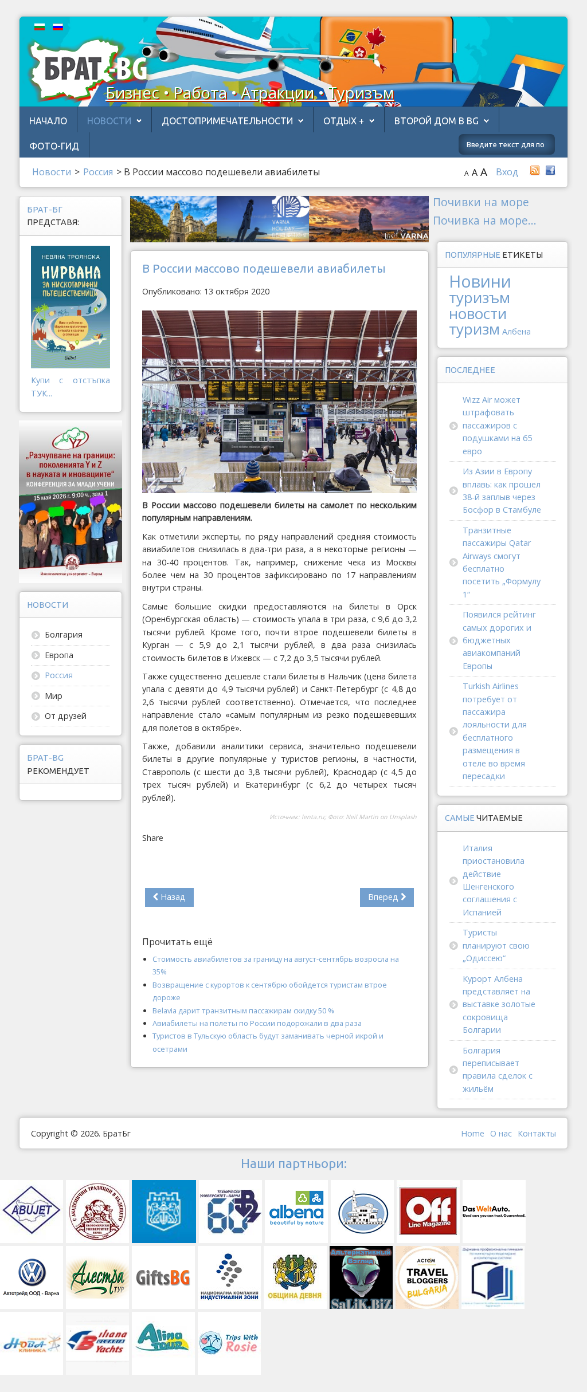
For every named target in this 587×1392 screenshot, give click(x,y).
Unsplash (403, 817)
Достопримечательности (227, 121)
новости (478, 313)
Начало (48, 121)
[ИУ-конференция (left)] (71, 501)
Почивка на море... (485, 220)
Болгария (64, 634)
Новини (480, 281)
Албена (516, 331)
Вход (507, 172)
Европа (59, 655)
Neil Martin (362, 817)
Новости (109, 121)
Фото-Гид (54, 146)
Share (152, 837)
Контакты (537, 1133)
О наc (501, 1133)
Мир (53, 695)
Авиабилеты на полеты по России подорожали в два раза (257, 1023)
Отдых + (343, 121)
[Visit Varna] (279, 218)
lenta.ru (313, 817)
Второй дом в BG (436, 121)
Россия (59, 675)
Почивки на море (481, 202)
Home (472, 1133)
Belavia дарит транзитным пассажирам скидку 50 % (243, 1010)
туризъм (479, 297)
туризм (474, 328)
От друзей (66, 715)
